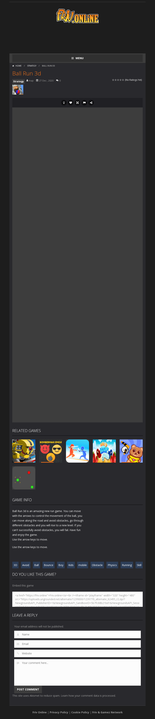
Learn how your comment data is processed (88, 695)
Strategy (31, 65)
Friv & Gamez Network (107, 712)
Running (127, 565)
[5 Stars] (123, 80)
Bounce (48, 565)
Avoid (25, 565)
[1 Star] (113, 80)
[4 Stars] (120, 80)
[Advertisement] (81, 38)
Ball (36, 565)
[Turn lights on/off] (64, 103)
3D (15, 565)
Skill (139, 565)
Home (18, 65)
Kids (71, 565)
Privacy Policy (59, 712)
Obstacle (97, 565)
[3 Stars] (118, 80)
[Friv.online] (77, 15)
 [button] (84, 103)
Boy (60, 565)
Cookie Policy (80, 712)
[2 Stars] (116, 80)
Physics (112, 565)
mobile (82, 565)
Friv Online (40, 712)
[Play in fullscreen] (77, 103)
